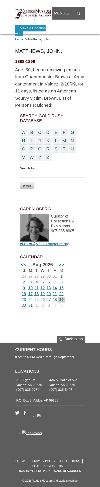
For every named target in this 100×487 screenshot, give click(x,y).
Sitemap (21, 461)
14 (55, 288)
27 (30, 276)
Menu (60, 13)
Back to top (73, 339)
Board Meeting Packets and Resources (50, 471)
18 (36, 294)
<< (24, 264)
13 (49, 288)
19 (42, 294)
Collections (70, 461)
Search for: (28, 168)
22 (61, 294)
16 (24, 294)
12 (42, 288)
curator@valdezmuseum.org (44, 244)
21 (55, 294)
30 (49, 276)
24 (30, 299)
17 (30, 294)
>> (61, 264)
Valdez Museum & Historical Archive (34, 14)
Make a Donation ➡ (30, 30)
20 (49, 294)
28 (36, 276)
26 (24, 276)
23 (24, 299)
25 (36, 299)
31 (55, 276)
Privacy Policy (43, 461)
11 (37, 288)
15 (61, 288)
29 (42, 276)
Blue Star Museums (47, 466)
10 (30, 288)
